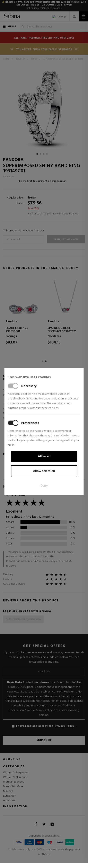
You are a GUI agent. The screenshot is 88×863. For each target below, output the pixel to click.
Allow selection (44, 471)
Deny (44, 485)
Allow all (44, 456)
